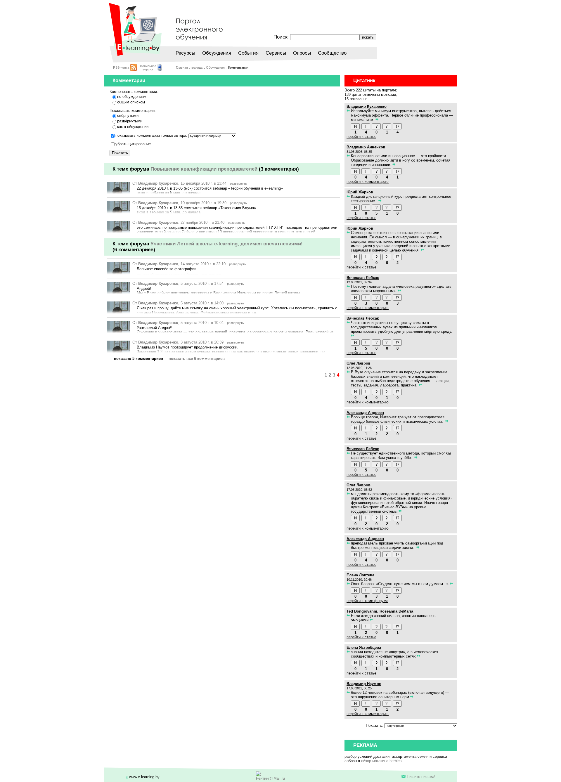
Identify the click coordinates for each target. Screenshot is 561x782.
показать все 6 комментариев (197, 358)
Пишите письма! (421, 776)
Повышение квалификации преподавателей (203, 169)
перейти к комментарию (368, 181)
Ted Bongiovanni (362, 611)
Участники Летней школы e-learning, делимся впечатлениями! (226, 244)
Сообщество (332, 53)
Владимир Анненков (366, 147)
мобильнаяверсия (148, 67)
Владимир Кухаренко (158, 183)
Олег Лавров (358, 363)
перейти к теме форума (367, 601)
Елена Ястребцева (364, 647)
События (248, 53)
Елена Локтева (360, 575)
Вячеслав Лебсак (363, 277)
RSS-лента (121, 67)
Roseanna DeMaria (396, 611)
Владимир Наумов (364, 684)
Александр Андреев (365, 412)
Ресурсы (185, 53)
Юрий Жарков (360, 192)
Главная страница (189, 67)
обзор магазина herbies (381, 761)
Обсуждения (216, 53)
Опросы (302, 53)
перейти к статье (361, 136)
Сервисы (276, 53)
